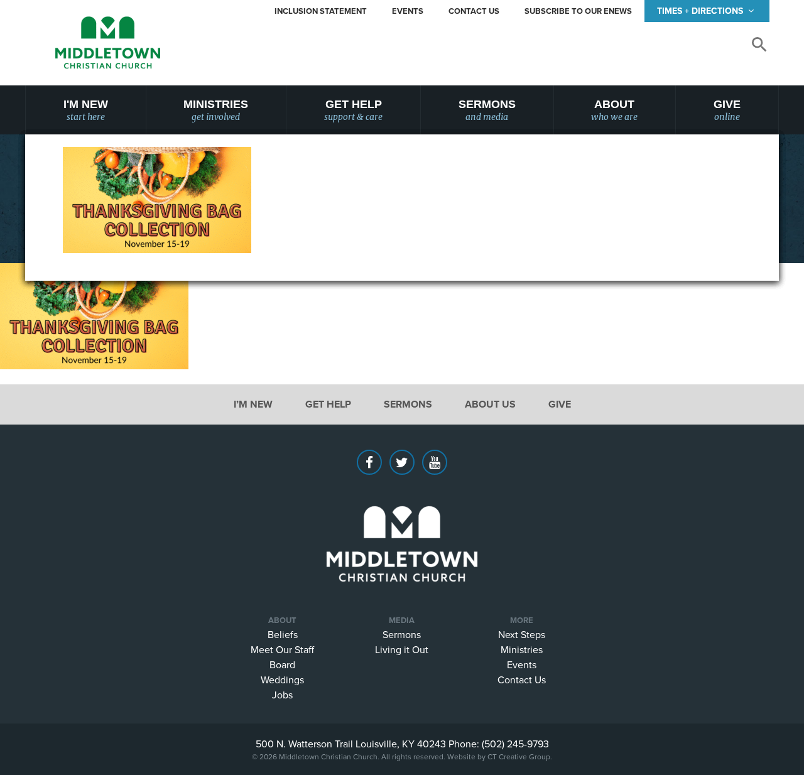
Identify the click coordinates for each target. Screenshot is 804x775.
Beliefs (283, 634)
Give (727, 110)
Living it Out (401, 649)
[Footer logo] (402, 525)
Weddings (282, 679)
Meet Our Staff (282, 649)
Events (407, 11)
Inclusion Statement (320, 11)
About (614, 110)
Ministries (215, 110)
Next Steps (521, 634)
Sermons (487, 110)
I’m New (253, 404)
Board (282, 664)
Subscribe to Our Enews (578, 11)
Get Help (353, 110)
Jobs (282, 695)
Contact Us (473, 11)
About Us (490, 404)
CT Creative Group (518, 756)
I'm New (85, 110)
